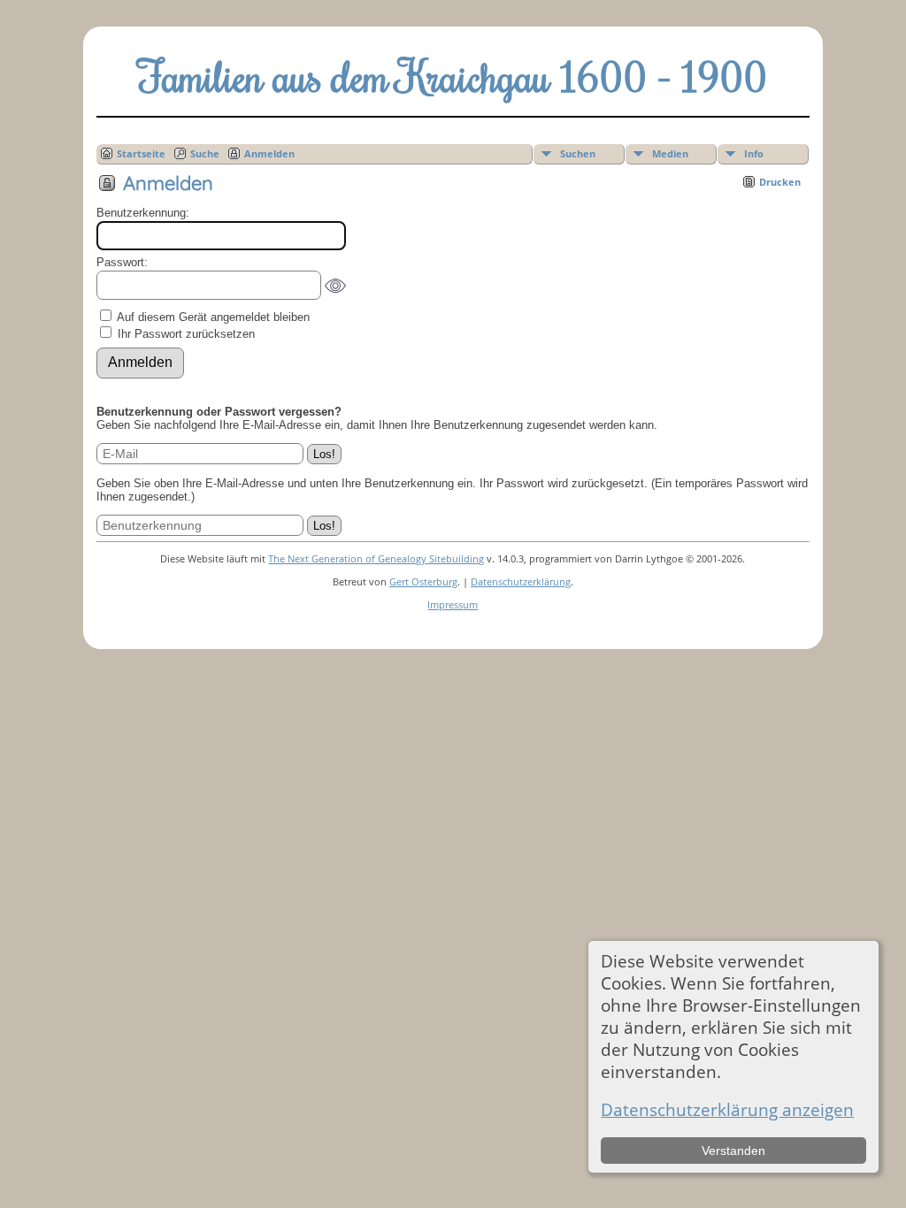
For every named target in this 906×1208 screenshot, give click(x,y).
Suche (204, 153)
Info (754, 153)
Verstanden (733, 1150)
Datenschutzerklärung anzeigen (727, 1109)
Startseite (141, 153)
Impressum (452, 604)
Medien (670, 153)
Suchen (577, 153)
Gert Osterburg (423, 581)
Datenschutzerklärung (521, 581)
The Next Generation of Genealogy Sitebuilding (376, 558)
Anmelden (269, 153)
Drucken (780, 181)
